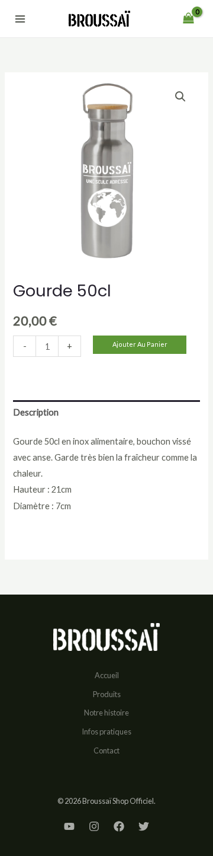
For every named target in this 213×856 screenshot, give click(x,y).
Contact (106, 750)
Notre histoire (106, 712)
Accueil (107, 675)
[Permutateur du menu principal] (20, 18)
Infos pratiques (106, 731)
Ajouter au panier (139, 344)
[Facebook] (119, 826)
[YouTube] (69, 826)
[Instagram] (94, 826)
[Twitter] (143, 826)
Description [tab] (36, 412)
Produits (107, 694)
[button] (180, 96)
